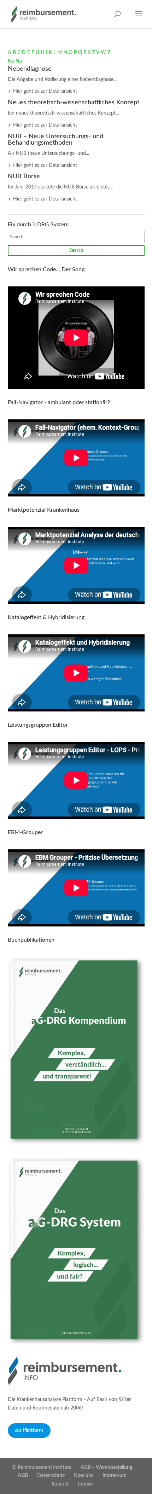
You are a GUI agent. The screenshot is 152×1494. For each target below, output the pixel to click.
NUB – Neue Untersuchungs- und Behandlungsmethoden (55, 139)
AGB (23, 1475)
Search (76, 250)
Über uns (83, 1475)
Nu (19, 61)
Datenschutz (51, 1475)
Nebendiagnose (30, 69)
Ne (11, 61)
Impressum (115, 1475)
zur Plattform (29, 1430)
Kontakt (60, 1484)
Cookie (85, 1484)
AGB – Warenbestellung (106, 1467)
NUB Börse (24, 176)
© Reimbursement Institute (41, 1467)
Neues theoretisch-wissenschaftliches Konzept (73, 102)
